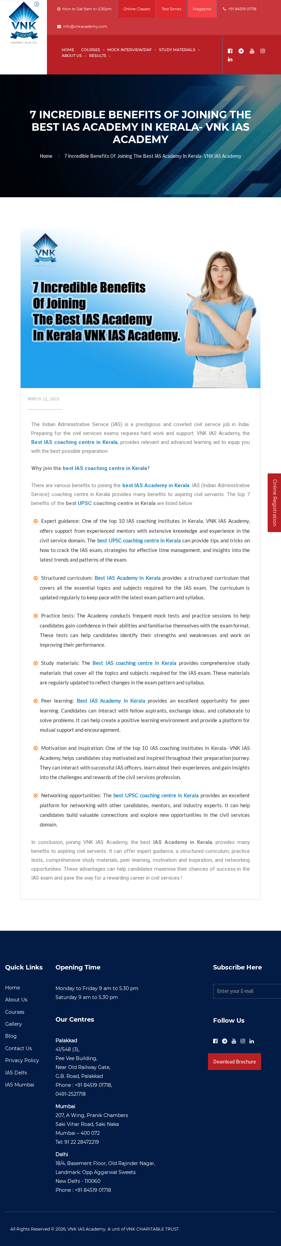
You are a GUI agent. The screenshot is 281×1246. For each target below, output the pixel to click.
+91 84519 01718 (241, 9)
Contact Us (18, 1048)
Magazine (202, 9)
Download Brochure (234, 1061)
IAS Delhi (16, 1073)
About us (72, 55)
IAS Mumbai (19, 1085)
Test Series (171, 9)
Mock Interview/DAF (129, 49)
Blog (11, 1036)
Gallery (13, 1024)
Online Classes (136, 9)
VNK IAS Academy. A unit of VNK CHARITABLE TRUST (123, 1229)
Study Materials (177, 49)
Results (97, 55)
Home (68, 49)
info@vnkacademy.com (84, 26)
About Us (16, 1000)
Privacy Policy (22, 1060)
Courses (90, 49)
